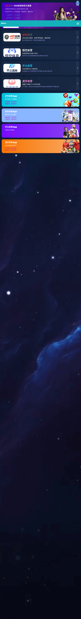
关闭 (77, 3)
